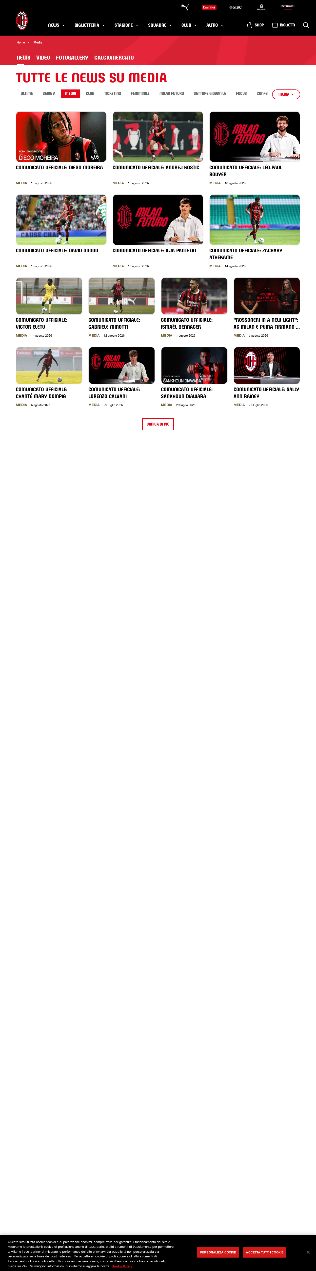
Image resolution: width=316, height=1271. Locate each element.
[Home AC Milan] (22, 20)
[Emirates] (209, 7)
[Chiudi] (308, 1252)
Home (21, 42)
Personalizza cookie (218, 1252)
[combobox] (286, 94)
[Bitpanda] (261, 7)
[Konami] (287, 7)
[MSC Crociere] (235, 7)
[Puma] (182, 7)
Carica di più (158, 424)
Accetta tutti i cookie (264, 1252)
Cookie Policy (122, 1266)
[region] (158, 1253)
